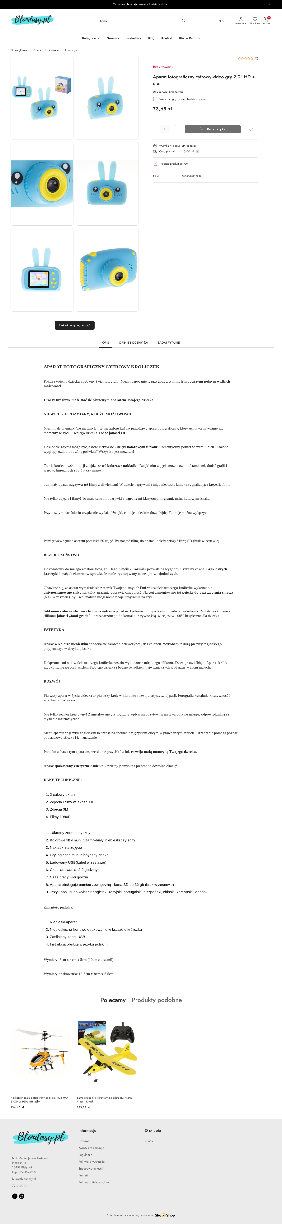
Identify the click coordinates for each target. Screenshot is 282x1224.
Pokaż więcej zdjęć (75, 325)
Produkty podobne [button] (157, 1000)
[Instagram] (21, 1196)
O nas (149, 1141)
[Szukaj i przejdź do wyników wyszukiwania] (183, 21)
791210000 (19, 1186)
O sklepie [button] (153, 1130)
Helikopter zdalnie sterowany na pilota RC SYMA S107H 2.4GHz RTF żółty (39, 1099)
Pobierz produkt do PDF (174, 164)
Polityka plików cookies (93, 1182)
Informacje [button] (87, 1130)
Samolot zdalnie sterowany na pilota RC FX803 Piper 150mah (104, 1099)
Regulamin (85, 1155)
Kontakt (83, 1175)
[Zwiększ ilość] (173, 129)
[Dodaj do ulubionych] (250, 129)
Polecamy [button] (113, 1000)
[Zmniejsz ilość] (156, 129)
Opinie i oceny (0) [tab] (133, 342)
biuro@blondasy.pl (24, 1179)
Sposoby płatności (90, 1168)
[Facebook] (14, 1196)
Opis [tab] (105, 342)
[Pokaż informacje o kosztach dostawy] (197, 151)
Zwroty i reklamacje (91, 1148)
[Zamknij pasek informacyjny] (269, 4)
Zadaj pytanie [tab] (169, 342)
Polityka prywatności (91, 1161)
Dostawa (84, 1141)
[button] (42, 98)
